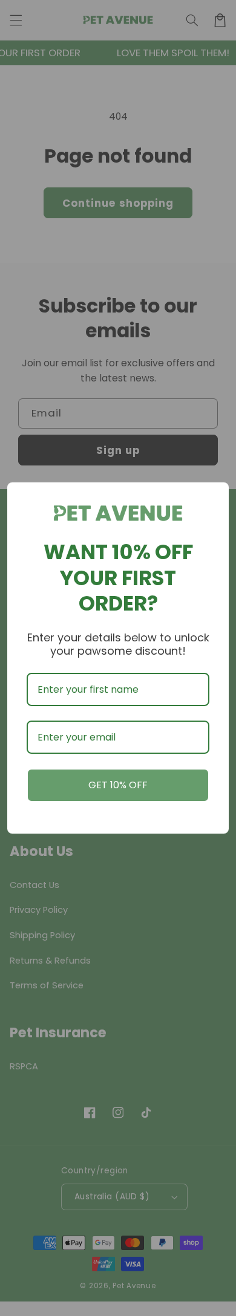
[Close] (214, 496)
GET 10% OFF (118, 785)
